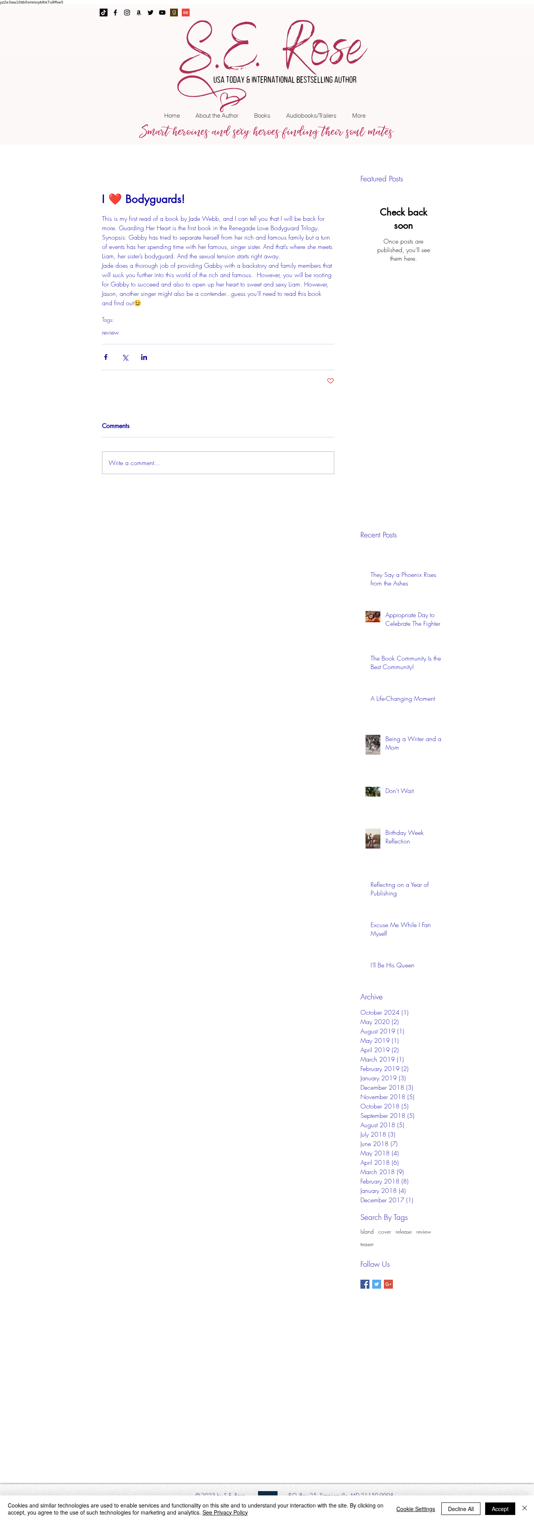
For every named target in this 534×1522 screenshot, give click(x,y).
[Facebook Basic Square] (364, 1284)
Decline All (461, 1509)
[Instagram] (127, 12)
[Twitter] (150, 12)
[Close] (524, 1509)
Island (367, 1231)
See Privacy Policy (225, 1512)
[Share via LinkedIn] (144, 357)
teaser (367, 1244)
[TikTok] (104, 12)
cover (384, 1231)
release (404, 1231)
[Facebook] (115, 12)
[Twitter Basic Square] (376, 1284)
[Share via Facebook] (105, 357)
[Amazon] (139, 12)
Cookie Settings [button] (415, 1509)
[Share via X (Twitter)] (125, 357)
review (110, 332)
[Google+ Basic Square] (388, 1284)
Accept (500, 1509)
